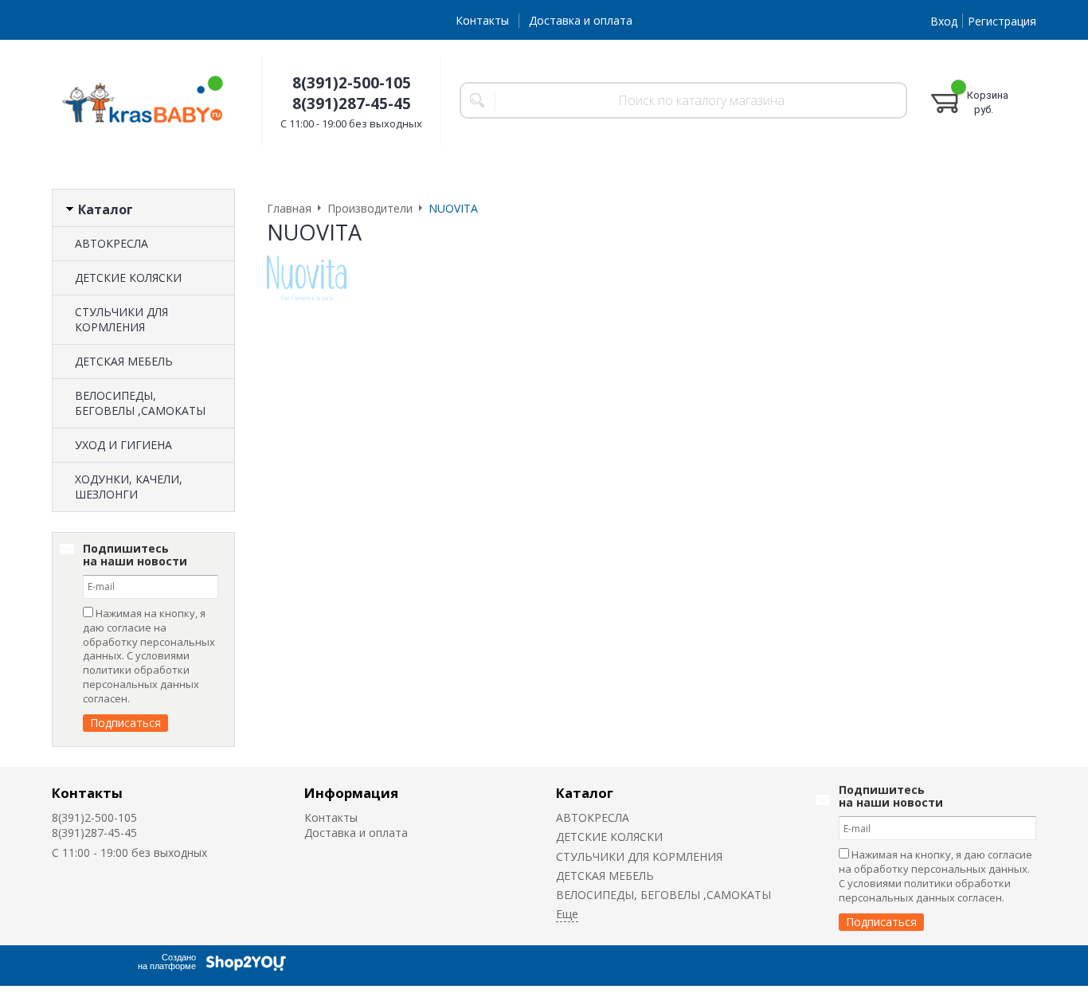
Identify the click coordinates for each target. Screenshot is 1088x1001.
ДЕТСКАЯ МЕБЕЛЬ (124, 361)
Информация (351, 793)
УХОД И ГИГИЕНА (123, 444)
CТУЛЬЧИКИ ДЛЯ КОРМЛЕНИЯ (121, 319)
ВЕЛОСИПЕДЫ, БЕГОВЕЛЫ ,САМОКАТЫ (140, 403)
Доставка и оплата (580, 20)
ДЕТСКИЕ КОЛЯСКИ (128, 277)
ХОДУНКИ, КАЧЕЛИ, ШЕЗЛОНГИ (128, 486)
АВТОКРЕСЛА (111, 243)
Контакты (482, 20)
